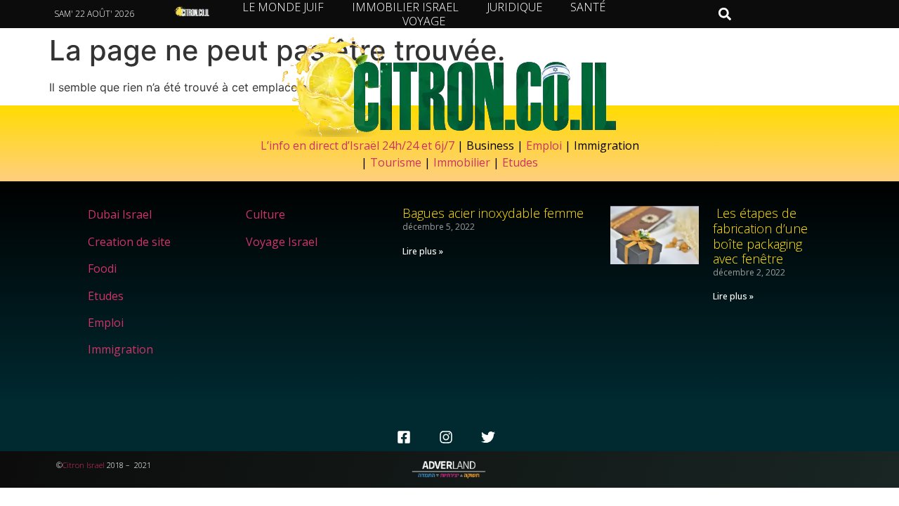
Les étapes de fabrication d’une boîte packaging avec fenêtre (760, 236)
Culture (265, 214)
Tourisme (395, 162)
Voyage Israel (281, 241)
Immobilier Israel (405, 7)
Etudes (520, 162)
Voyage (423, 21)
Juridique (514, 7)
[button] (724, 14)
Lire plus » (422, 251)
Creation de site (129, 241)
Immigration (120, 349)
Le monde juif (283, 7)
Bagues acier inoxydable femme (493, 213)
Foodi (102, 268)
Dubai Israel (120, 214)
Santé (587, 7)
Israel (95, 465)
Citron (73, 465)
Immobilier (461, 162)
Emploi (544, 145)
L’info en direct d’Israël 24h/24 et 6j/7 (359, 145)
